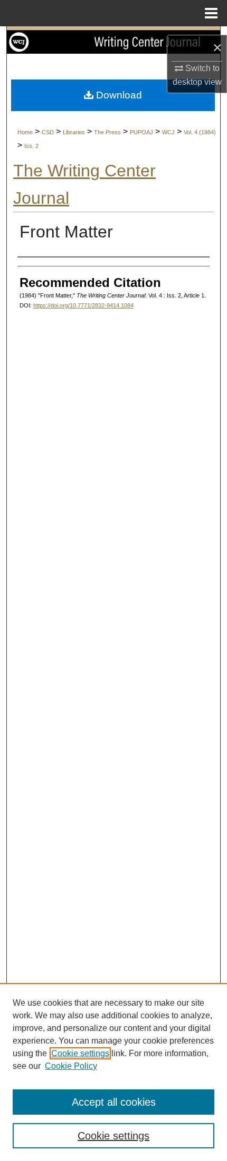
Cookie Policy (71, 1065)
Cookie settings (80, 1053)
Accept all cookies (114, 1102)
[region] (113, 1072)
